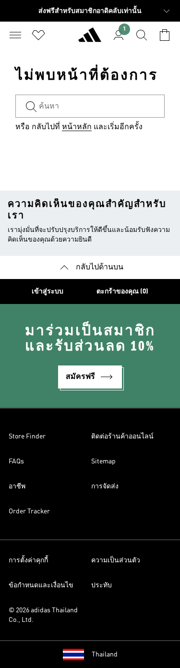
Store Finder (27, 436)
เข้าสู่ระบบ (47, 291)
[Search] (141, 35)
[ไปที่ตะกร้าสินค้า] (164, 35)
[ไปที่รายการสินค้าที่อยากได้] (38, 35)
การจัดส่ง (105, 486)
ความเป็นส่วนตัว (115, 560)
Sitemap (103, 461)
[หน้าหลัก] (89, 38)
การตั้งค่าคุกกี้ (28, 560)
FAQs (16, 461)
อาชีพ (17, 486)
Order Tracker (29, 511)
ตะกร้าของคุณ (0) (122, 291)
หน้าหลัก (77, 127)
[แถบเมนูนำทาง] (15, 35)
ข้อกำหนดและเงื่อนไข (41, 585)
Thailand (105, 654)
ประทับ (101, 585)
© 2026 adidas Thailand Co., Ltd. (43, 615)
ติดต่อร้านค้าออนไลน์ (122, 436)
